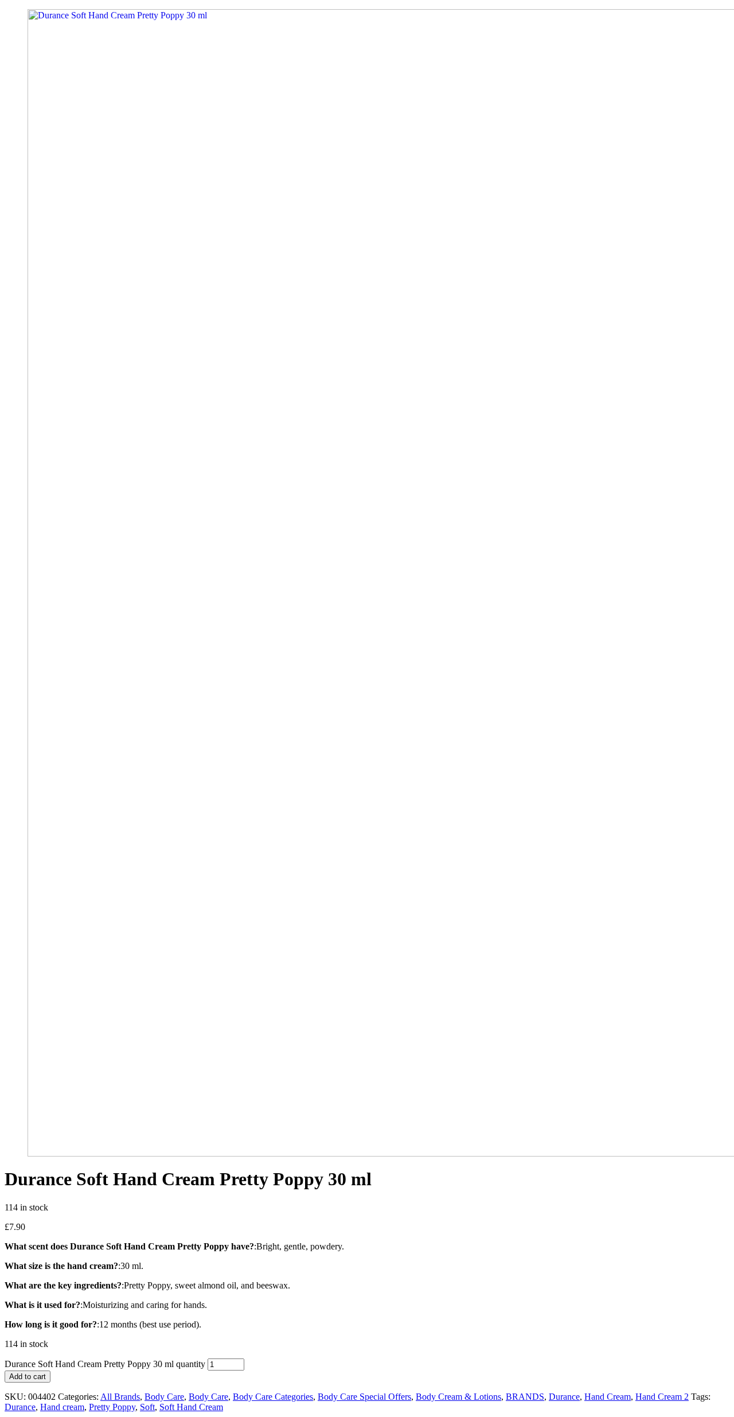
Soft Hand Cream (191, 1407)
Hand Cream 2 (662, 1397)
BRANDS (525, 1397)
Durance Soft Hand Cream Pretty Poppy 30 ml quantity (105, 1364)
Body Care (164, 1397)
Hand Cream (607, 1397)
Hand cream (62, 1407)
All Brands (120, 1397)
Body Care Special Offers (364, 1397)
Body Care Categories (273, 1397)
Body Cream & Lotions (458, 1397)
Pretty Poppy (112, 1407)
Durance (564, 1397)
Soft (147, 1407)
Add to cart (27, 1376)
